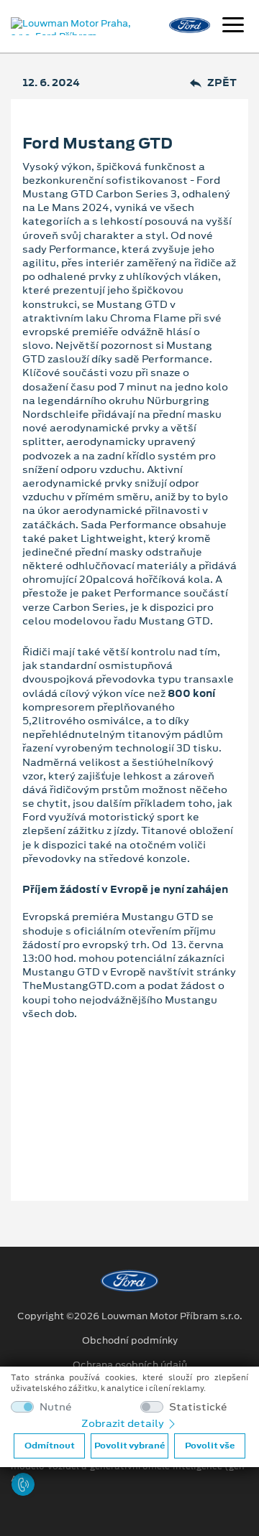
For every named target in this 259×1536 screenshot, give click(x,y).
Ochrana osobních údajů (130, 1365)
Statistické (198, 1407)
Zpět (222, 83)
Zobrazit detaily (123, 1423)
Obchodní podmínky (130, 1340)
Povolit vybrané (129, 1445)
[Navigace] (233, 26)
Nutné (56, 1407)
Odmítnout (49, 1445)
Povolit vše (210, 1445)
